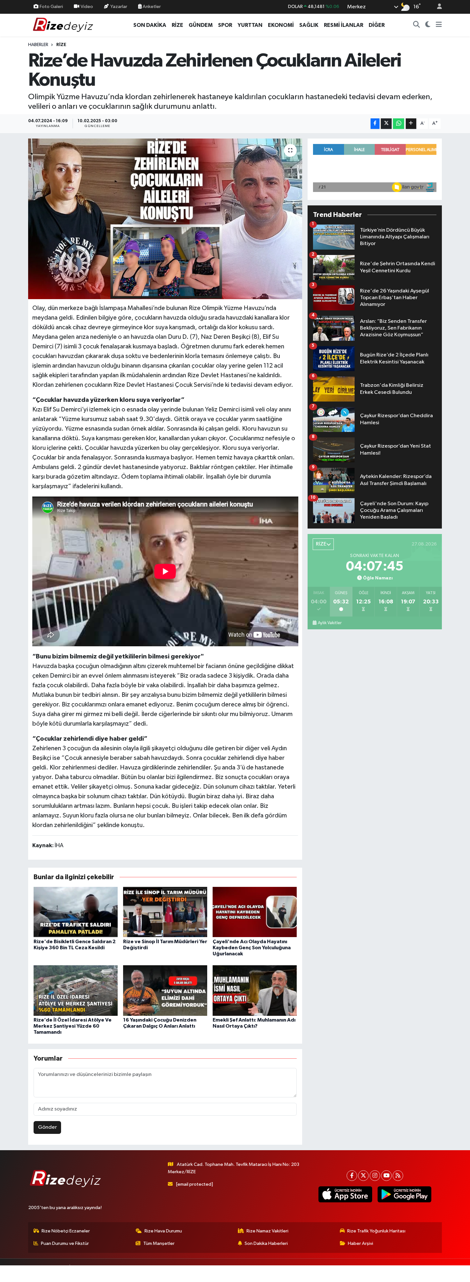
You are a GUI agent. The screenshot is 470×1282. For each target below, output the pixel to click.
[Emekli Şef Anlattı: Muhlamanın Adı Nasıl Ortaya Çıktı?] (255, 990)
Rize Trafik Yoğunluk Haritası (376, 1231)
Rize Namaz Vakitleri (267, 1231)
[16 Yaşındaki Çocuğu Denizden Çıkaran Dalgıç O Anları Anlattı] (165, 990)
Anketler (151, 6)
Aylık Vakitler (329, 623)
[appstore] (345, 1194)
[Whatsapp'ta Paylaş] (398, 123)
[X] (363, 1175)
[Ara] (417, 25)
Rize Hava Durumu (163, 1231)
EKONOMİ (281, 25)
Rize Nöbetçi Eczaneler (66, 1231)
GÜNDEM (201, 25)
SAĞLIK (308, 25)
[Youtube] (386, 1175)
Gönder (47, 1127)
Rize (61, 45)
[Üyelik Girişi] (437, 7)
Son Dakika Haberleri (266, 1243)
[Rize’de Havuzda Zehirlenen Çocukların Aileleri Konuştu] (165, 219)
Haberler (38, 45)
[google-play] (404, 1194)
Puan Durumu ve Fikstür (65, 1243)
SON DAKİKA (149, 25)
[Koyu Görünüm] (428, 25)
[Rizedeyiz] (64, 25)
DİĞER (377, 25)
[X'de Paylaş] (386, 123)
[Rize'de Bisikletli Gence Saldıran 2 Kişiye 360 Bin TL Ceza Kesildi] (76, 911)
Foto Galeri (51, 6)
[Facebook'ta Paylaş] (375, 123)
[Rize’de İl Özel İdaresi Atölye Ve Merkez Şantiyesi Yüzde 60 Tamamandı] (76, 990)
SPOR (225, 25)
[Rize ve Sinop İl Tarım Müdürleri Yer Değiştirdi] (165, 911)
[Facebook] (352, 1175)
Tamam (436, 1273)
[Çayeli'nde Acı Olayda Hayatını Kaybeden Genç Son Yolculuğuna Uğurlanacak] (255, 911)
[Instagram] (375, 1175)
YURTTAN (250, 25)
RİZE (177, 25)
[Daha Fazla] (411, 123)
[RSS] (398, 1175)
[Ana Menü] (439, 25)
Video (87, 6)
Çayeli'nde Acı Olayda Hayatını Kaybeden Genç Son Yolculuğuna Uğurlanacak (252, 947)
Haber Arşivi (360, 1243)
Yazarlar (118, 6)
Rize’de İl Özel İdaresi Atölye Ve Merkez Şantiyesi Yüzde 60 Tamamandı (73, 1026)
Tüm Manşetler (159, 1243)
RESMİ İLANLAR (343, 25)
